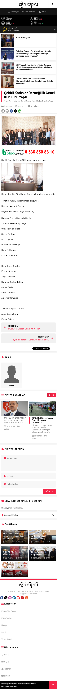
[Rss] (26, 597)
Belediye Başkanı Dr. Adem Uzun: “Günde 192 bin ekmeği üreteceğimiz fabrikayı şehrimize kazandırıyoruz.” (33, 53)
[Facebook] (1, 597)
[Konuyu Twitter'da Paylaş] (15, 111)
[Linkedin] (14, 597)
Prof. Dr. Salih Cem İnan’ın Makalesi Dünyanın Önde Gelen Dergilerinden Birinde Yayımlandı (34, 81)
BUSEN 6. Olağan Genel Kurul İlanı (24, 328)
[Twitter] (5, 597)
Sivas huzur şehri (23, 37)
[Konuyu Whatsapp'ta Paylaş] (19, 111)
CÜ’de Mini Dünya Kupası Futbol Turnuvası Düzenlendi (42, 420)
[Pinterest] (22, 597)
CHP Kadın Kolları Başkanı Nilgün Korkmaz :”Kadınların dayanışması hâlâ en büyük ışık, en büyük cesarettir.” (34, 67)
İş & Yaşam (16, 101)
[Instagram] (10, 597)
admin (11, 385)
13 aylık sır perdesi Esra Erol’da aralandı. (30, 339)
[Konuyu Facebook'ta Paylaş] (11, 111)
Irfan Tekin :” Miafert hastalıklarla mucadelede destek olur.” (14, 536)
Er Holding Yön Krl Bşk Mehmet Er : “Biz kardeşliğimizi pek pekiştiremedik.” (40, 535)
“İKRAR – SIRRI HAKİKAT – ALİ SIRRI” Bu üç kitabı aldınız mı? (14, 552)
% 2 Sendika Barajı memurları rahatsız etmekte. (11, 568)
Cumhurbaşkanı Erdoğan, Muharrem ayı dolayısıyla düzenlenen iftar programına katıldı (42, 551)
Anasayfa (7, 101)
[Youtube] (18, 597)
